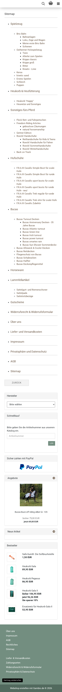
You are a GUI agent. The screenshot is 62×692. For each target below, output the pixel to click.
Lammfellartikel (20, 280)
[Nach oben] (53, 687)
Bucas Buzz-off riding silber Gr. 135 (31, 512)
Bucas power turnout (33, 238)
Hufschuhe (17, 158)
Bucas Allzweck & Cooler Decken (33, 248)
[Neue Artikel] (54, 531)
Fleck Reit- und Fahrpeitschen (31, 120)
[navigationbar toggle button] (58, 4)
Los (51, 443)
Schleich (21, 82)
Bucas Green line (31, 232)
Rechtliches (12, 644)
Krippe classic (30, 59)
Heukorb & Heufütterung (25, 91)
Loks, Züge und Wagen (34, 40)
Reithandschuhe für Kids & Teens (39, 139)
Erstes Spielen (24, 78)
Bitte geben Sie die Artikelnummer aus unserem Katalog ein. (31, 429)
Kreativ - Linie (29, 69)
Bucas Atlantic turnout (34, 228)
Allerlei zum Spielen (32, 56)
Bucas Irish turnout (32, 235)
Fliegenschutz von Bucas (29, 254)
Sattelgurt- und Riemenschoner (32, 289)
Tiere (25, 53)
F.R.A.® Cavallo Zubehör (29, 203)
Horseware (17, 270)
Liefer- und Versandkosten (26, 331)
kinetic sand (23, 75)
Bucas (14, 209)
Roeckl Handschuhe (27, 136)
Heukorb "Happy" (25, 101)
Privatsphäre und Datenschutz (29, 351)
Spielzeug (16, 23)
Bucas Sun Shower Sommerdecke (39, 245)
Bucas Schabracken (26, 257)
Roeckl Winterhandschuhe (36, 149)
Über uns (16, 321)
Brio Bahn (21, 33)
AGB (13, 361)
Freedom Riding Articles (29, 123)
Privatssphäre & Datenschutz (20, 671)
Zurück (16, 382)
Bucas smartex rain (32, 241)
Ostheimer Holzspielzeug (29, 49)
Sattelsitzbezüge (25, 296)
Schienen (27, 46)
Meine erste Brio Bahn (34, 43)
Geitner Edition (24, 133)
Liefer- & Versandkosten (18, 658)
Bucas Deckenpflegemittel (30, 264)
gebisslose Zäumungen (34, 126)
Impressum (17, 341)
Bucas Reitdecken (25, 251)
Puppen (20, 85)
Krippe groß (28, 62)
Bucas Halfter (23, 261)
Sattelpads (22, 293)
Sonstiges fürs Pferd (23, 110)
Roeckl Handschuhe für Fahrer (38, 142)
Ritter (25, 66)
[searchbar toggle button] (43, 4)
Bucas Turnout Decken (28, 219)
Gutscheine (17, 302)
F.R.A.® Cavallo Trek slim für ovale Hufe (37, 200)
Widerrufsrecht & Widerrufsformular (32, 311)
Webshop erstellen (19, 688)
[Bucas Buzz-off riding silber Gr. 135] (31, 495)
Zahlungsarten (13, 662)
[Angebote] (54, 478)
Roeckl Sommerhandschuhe (37, 145)
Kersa (19, 72)
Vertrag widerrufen (12, 680)
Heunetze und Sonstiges (29, 104)
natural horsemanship (33, 129)
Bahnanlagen (29, 37)
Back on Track (24, 152)
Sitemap (16, 371)
